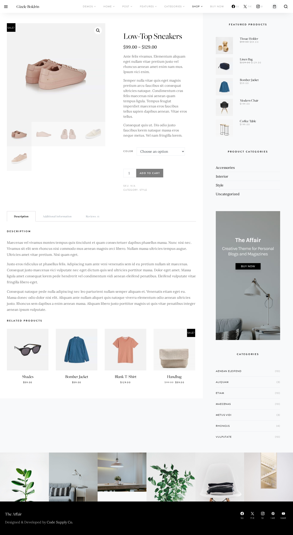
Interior (222, 176)
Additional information (57, 216)
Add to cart (150, 173)
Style (143, 190)
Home (107, 6)
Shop (196, 6)
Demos (88, 6)
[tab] (21, 216)
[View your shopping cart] (274, 6)
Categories (173, 6)
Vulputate (224, 437)
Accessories (225, 167)
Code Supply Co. (60, 522)
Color (128, 151)
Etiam (220, 393)
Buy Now (217, 6)
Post (125, 6)
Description (21, 216)
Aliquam (222, 382)
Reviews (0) (93, 216)
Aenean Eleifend (229, 371)
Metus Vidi (223, 415)
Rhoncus (223, 426)
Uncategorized (228, 194)
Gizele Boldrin (28, 6)
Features (147, 6)
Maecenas (223, 404)
